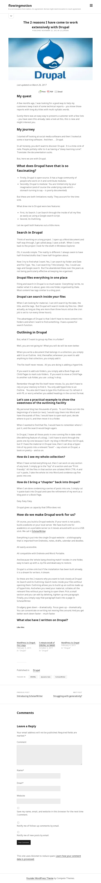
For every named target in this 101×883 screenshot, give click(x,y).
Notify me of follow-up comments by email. (38, 825)
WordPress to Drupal (70, 642)
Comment (21, 742)
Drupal (36, 670)
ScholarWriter (38, 531)
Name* (20, 770)
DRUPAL (33, 677)
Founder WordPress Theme (39, 878)
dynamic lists (45, 677)
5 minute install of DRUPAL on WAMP (47, 644)
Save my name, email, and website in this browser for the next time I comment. (50, 813)
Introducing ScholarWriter (30, 696)
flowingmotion (20, 5)
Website (21, 795)
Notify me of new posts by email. (33, 835)
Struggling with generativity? (67, 696)
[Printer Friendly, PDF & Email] (50, 92)
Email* (20, 783)
